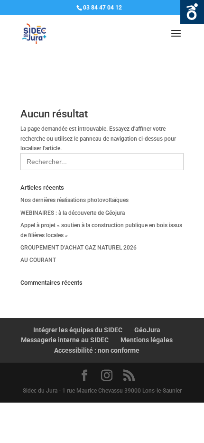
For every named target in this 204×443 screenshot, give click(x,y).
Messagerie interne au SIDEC (65, 340)
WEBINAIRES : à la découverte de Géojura (72, 213)
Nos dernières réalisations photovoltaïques (74, 200)
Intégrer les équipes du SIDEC (77, 330)
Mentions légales (147, 340)
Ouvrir (192, 12)
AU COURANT (38, 260)
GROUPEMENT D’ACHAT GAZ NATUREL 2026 (78, 247)
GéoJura (147, 330)
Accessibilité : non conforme (96, 350)
